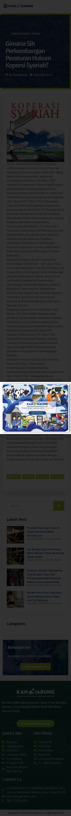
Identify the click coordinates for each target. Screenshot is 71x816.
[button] (65, 387)
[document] (35, 408)
